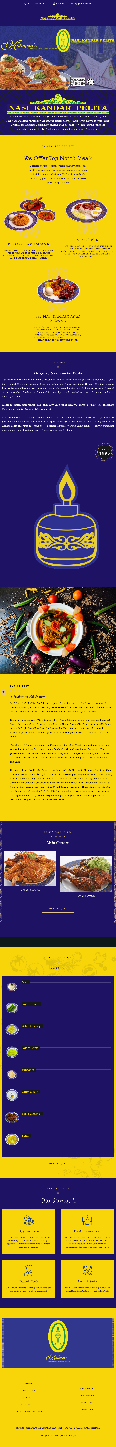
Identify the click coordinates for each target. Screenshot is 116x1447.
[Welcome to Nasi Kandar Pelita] (57, 16)
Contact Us (29, 1405)
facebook (87, 1388)
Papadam (28, 1070)
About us (29, 1390)
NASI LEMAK (87, 240)
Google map (87, 1409)
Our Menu (29, 1397)
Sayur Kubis (30, 1048)
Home (29, 1383)
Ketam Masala (30, 890)
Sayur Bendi (30, 1004)
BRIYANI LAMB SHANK (29, 244)
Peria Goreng (31, 1113)
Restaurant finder (29, 1411)
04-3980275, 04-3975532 (37, 3)
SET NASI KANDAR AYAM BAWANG (58, 318)
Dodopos (71, 1435)
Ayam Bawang (86, 895)
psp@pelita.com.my (83, 3)
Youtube (87, 1402)
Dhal (25, 1135)
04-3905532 (61, 3)
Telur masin (30, 1091)
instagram (87, 1395)
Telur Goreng (31, 1026)
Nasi (25, 982)
